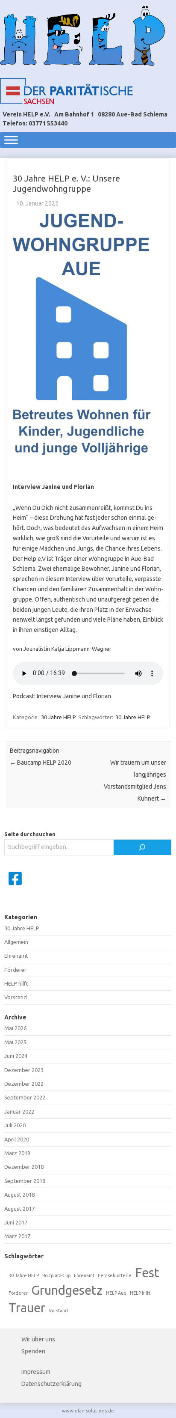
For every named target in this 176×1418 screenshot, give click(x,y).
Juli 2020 (15, 1125)
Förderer (15, 970)
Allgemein (16, 942)
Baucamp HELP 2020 (40, 762)
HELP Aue (116, 1293)
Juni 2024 (15, 1056)
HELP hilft (16, 983)
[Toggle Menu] (11, 140)
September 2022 (24, 1097)
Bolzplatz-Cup (56, 1275)
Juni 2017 (15, 1222)
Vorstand (15, 997)
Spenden (33, 1351)
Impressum (35, 1371)
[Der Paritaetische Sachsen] (66, 91)
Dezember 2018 (24, 1167)
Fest (147, 1273)
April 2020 (16, 1139)
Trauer (27, 1308)
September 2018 (24, 1181)
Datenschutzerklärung (51, 1383)
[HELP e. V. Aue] (82, 36)
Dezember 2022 (24, 1084)
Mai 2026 (15, 1028)
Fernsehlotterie (115, 1275)
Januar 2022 (19, 1111)
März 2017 (17, 1236)
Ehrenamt (16, 956)
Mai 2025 (15, 1042)
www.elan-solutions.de (88, 1410)
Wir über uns (38, 1339)
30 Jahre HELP (58, 717)
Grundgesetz (67, 1290)
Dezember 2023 (24, 1070)
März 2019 (17, 1153)
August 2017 (19, 1209)
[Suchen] (142, 847)
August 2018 (19, 1195)
